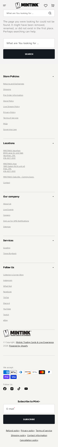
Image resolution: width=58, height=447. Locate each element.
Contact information (37, 435)
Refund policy (12, 430)
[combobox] (29, 13)
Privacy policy (27, 430)
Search (29, 54)
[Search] (50, 13)
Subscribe (29, 419)
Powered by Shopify (18, 345)
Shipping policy (18, 435)
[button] (4, 5)
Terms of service (44, 430)
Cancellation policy (29, 440)
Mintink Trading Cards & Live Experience (35, 342)
